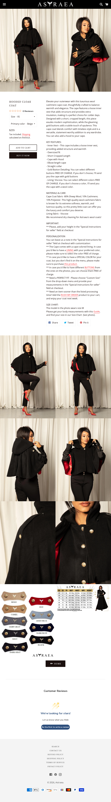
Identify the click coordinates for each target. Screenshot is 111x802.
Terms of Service (55, 762)
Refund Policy (55, 754)
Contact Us (56, 750)
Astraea (59, 782)
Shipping (26, 134)
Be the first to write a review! (55, 727)
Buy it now (23, 155)
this (70, 263)
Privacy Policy (55, 766)
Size (13, 116)
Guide (97, 311)
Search (55, 746)
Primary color (18, 123)
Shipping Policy (55, 758)
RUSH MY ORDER (69, 294)
